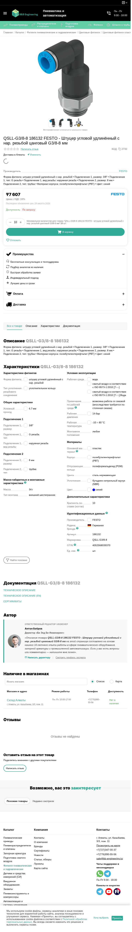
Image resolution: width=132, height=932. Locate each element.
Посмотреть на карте (108, 845)
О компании (41, 842)
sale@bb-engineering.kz (109, 858)
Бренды (38, 846)
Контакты (39, 837)
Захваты (8, 889)
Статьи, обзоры (42, 859)
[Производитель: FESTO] (118, 194)
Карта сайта (41, 868)
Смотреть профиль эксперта (71, 657)
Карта (118, 681)
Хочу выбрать (101, 917)
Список (100, 681)
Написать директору (38, 657)
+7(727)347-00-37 (106, 849)
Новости (38, 855)
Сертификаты (42, 850)
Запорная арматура (14, 853)
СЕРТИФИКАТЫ (12, 601)
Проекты (39, 863)
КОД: (114, 149)
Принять (117, 918)
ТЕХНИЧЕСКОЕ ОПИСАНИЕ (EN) (22, 595)
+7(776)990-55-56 (106, 854)
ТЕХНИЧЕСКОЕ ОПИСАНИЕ (19, 590)
